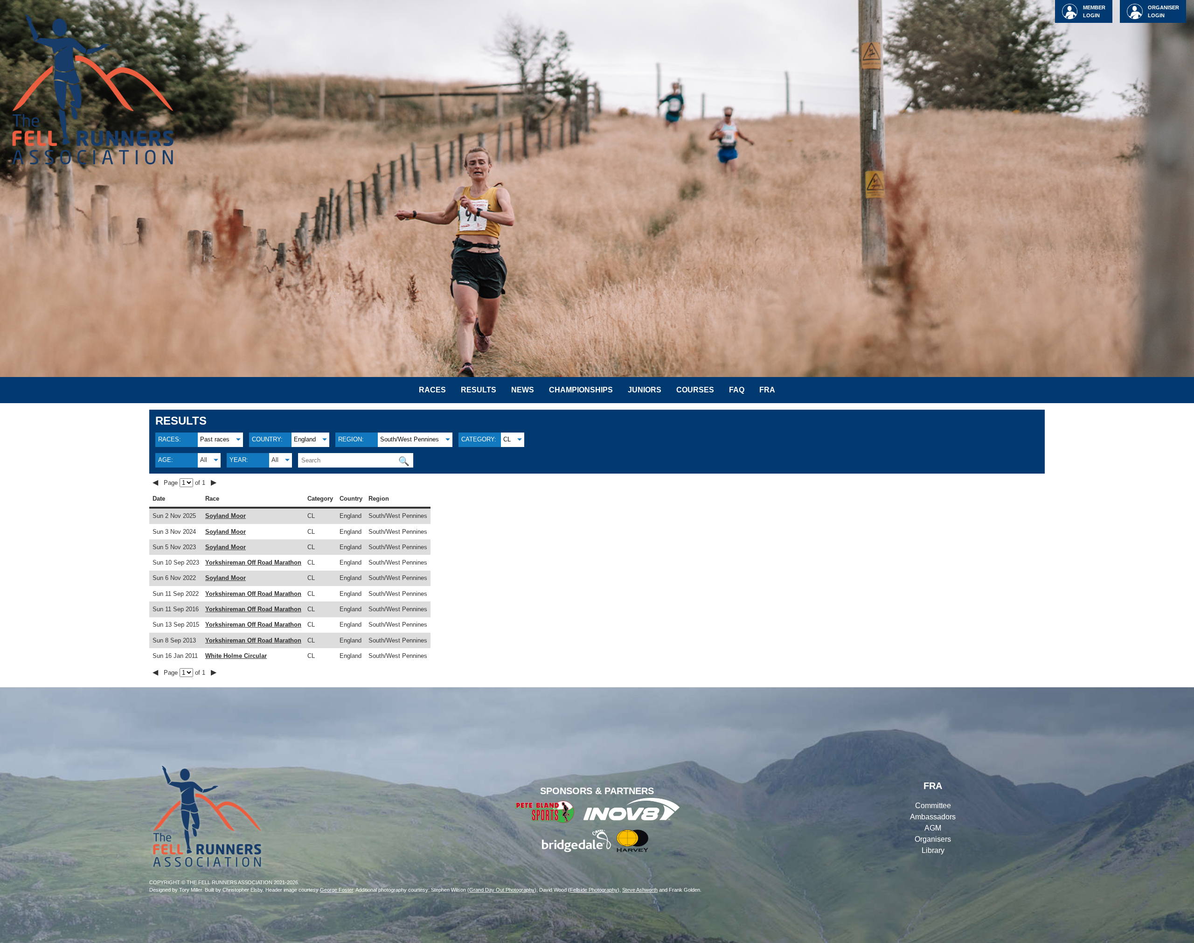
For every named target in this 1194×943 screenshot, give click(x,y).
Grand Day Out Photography (502, 890)
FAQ (736, 390)
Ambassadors (933, 817)
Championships (581, 390)
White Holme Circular (236, 655)
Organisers (933, 839)
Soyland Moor (225, 515)
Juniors (644, 390)
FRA (767, 390)
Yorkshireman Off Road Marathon (253, 562)
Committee (933, 806)
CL (507, 439)
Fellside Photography (594, 890)
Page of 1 (185, 482)
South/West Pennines (409, 439)
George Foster (336, 890)
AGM (932, 828)
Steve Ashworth (640, 890)
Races (432, 390)
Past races (214, 439)
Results (478, 390)
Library (933, 850)
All (203, 459)
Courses (695, 390)
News (522, 390)
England (305, 439)
